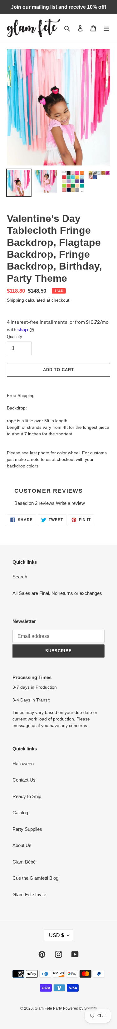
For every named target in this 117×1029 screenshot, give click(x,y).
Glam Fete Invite (29, 894)
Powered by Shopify (80, 1008)
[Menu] (106, 28)
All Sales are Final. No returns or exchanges (57, 593)
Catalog (20, 812)
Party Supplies (27, 829)
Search (19, 576)
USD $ (56, 935)
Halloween (23, 763)
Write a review (70, 503)
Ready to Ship (26, 796)
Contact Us (24, 780)
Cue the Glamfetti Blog (35, 878)
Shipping (15, 300)
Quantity (14, 336)
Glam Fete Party (48, 1008)
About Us (22, 845)
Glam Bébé (24, 861)
